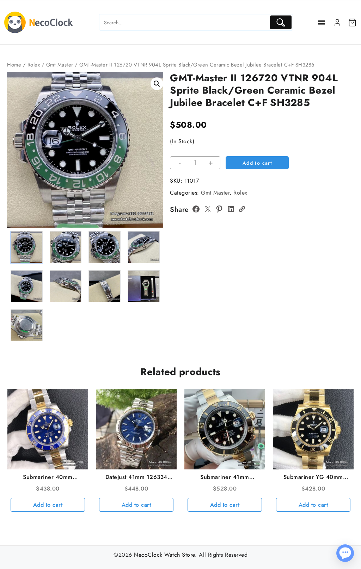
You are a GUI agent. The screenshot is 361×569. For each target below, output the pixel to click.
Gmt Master (59, 65)
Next (154, 164)
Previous (15, 164)
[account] (337, 22)
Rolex (33, 65)
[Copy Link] (241, 209)
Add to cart (257, 162)
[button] (157, 83)
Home (14, 65)
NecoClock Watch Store (164, 555)
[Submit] (281, 22)
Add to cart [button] (48, 505)
